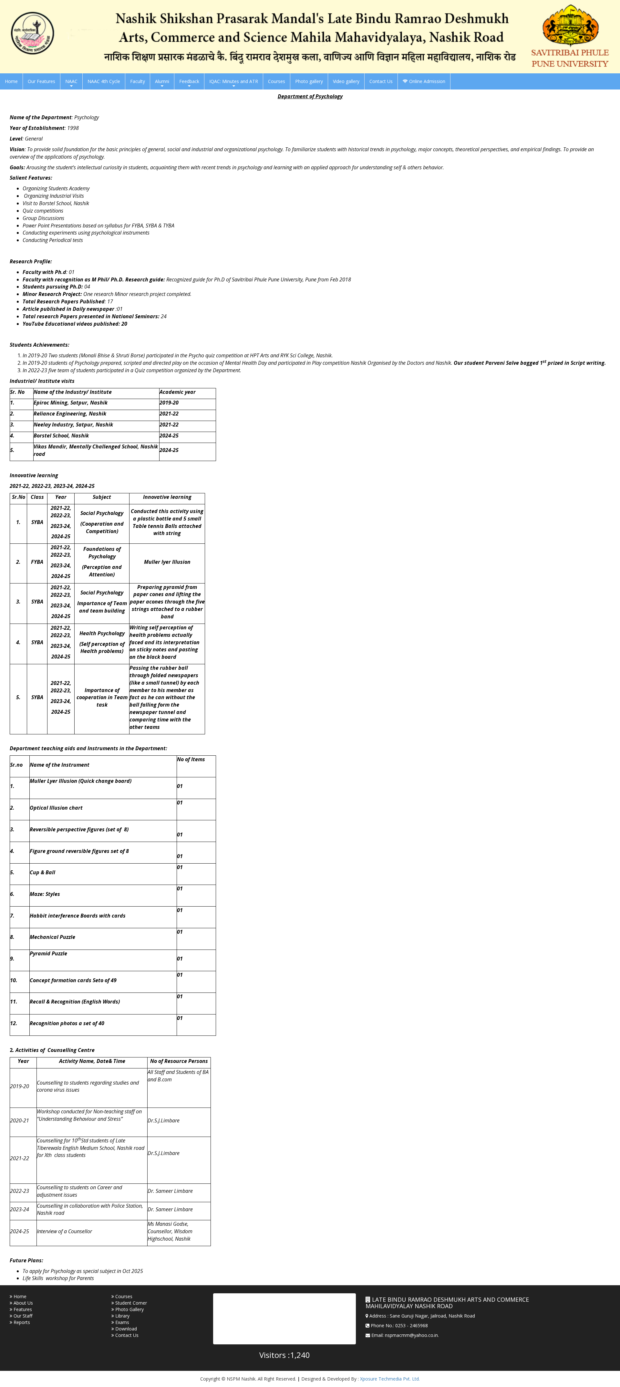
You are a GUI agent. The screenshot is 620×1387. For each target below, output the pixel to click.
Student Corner (130, 1303)
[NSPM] (310, 36)
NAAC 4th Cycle (104, 81)
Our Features (41, 81)
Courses (276, 81)
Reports (21, 1322)
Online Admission (426, 81)
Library (121, 1316)
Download (125, 1329)
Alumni (162, 81)
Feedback (189, 81)
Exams (121, 1322)
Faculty (137, 81)
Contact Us (381, 81)
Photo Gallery (129, 1309)
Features (22, 1309)
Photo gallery (309, 81)
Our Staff (22, 1316)
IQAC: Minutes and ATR (233, 81)
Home (11, 81)
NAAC (71, 81)
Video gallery (346, 81)
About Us (22, 1303)
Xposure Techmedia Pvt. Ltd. (390, 1379)
